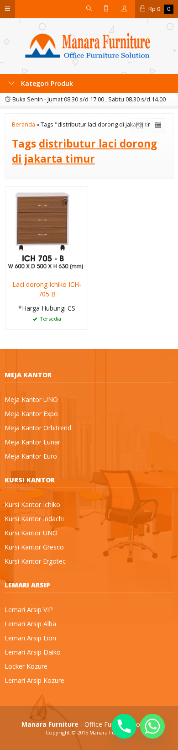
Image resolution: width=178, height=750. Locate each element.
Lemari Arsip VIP (29, 609)
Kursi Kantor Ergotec (35, 561)
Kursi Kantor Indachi (34, 518)
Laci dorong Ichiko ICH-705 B (46, 289)
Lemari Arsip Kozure (34, 680)
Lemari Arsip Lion (30, 638)
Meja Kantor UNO (31, 399)
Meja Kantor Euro (31, 456)
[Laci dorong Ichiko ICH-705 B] (47, 230)
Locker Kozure (26, 666)
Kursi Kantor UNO (31, 532)
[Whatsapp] (152, 726)
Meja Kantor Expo (31, 413)
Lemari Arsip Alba (30, 623)
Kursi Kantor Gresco (34, 547)
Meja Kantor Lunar (32, 442)
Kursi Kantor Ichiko (32, 504)
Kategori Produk (46, 83)
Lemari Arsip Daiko (33, 652)
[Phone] (124, 726)
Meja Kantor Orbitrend (38, 427)
